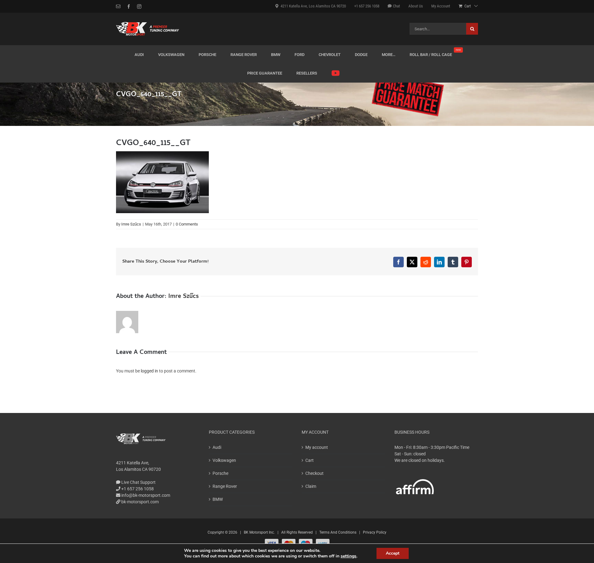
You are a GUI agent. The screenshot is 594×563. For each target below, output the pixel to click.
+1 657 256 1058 (137, 488)
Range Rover (225, 486)
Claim (310, 486)
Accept (392, 553)
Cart (309, 460)
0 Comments (187, 224)
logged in (149, 370)
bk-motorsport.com (139, 501)
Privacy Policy (374, 532)
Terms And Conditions (337, 532)
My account (316, 447)
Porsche (220, 473)
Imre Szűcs (131, 224)
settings (348, 556)
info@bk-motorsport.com (145, 495)
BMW (218, 499)
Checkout (314, 473)
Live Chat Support (138, 482)
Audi (217, 447)
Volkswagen (224, 460)
